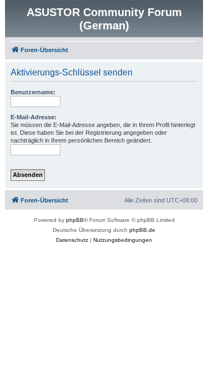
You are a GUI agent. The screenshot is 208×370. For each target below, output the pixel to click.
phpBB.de (142, 230)
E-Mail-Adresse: (34, 117)
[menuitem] (72, 240)
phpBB (75, 220)
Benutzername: (33, 92)
